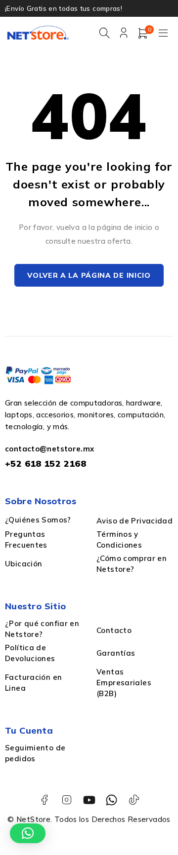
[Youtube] (89, 800)
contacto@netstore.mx (49, 448)
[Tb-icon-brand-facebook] (44, 800)
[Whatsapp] (111, 800)
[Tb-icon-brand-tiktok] (134, 800)
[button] (27, 833)
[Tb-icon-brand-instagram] (66, 800)
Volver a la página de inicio (89, 275)
